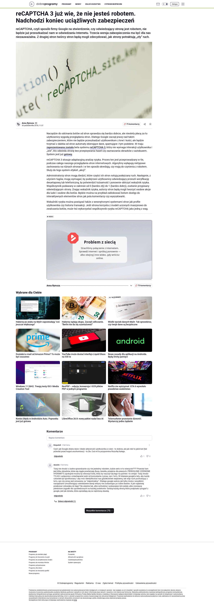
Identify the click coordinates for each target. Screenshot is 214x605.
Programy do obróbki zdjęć (38, 554)
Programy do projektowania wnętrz (40, 560)
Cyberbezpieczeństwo (75, 560)
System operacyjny (74, 562)
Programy (66, 4)
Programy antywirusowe (37, 565)
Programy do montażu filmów (39, 562)
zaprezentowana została (60, 147)
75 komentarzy (133, 124)
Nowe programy (34, 573)
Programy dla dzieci (35, 568)
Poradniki (71, 554)
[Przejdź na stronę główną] (31, 6)
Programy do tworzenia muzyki (39, 557)
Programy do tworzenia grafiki (39, 571)
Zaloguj (174, 4)
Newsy (78, 4)
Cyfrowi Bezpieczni (113, 4)
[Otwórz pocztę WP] (158, 4)
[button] (165, 4)
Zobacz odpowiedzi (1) (67, 501)
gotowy (68, 154)
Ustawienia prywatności (145, 583)
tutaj (75, 600)
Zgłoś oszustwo (93, 4)
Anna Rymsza (28, 123)
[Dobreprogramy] (49, 4)
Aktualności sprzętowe (75, 557)
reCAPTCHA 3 (97, 147)
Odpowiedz (58, 456)
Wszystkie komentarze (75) (98, 510)
